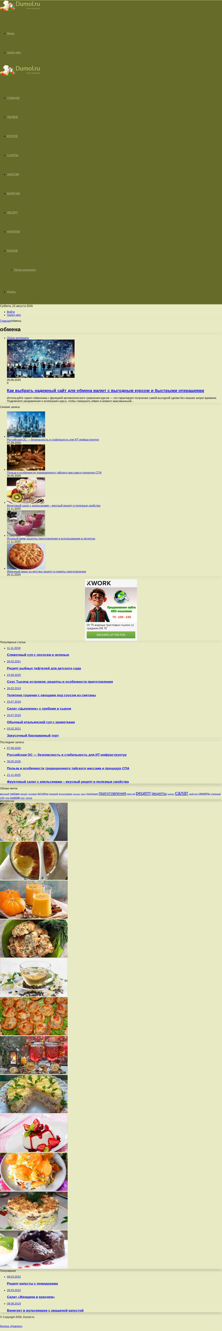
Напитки (13, 231)
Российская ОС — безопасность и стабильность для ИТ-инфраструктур (53, 439)
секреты (204, 793)
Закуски (13, 174)
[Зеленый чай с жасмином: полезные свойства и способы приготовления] (34, 995)
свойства (193, 794)
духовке (32, 794)
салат (181, 793)
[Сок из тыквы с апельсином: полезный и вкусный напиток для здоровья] (34, 917)
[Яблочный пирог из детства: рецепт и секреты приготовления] (26, 568)
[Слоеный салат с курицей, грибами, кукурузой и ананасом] (34, 1112)
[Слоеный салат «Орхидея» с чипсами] (34, 1189)
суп (2, 797)
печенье (76, 794)
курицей (53, 793)
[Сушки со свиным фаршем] (34, 1034)
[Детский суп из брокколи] (34, 839)
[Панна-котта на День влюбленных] (34, 1151)
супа (7, 798)
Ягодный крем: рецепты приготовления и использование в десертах (51, 538)
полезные (92, 793)
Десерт (12, 212)
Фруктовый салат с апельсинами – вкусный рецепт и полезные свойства (53, 505)
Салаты (12, 155)
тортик (28, 798)
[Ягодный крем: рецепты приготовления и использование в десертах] (26, 535)
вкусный (4, 793)
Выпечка (13, 193)
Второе (12, 136)
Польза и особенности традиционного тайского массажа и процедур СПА (54, 472)
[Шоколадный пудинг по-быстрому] (34, 1267)
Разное (12, 250)
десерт (24, 794)
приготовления (112, 793)
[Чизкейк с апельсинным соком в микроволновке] (34, 878)
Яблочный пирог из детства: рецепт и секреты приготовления (46, 571)
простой (131, 794)
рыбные (170, 794)
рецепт (143, 793)
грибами (15, 793)
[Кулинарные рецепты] (20, 11)
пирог (83, 794)
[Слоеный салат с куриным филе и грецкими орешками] (34, 1228)
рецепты (159, 793)
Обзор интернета (25, 269)
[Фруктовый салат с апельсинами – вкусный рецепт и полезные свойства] (26, 502)
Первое (12, 117)
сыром (15, 797)
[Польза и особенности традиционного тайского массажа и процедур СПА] (26, 469)
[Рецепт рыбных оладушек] (34, 956)
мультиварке (65, 794)
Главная (5, 320)
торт (22, 798)
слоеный (216, 794)
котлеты (42, 793)
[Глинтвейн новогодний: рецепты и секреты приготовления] (34, 1073)
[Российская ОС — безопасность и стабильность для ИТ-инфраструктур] (26, 436)
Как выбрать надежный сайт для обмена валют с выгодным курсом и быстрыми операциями (105, 390)
